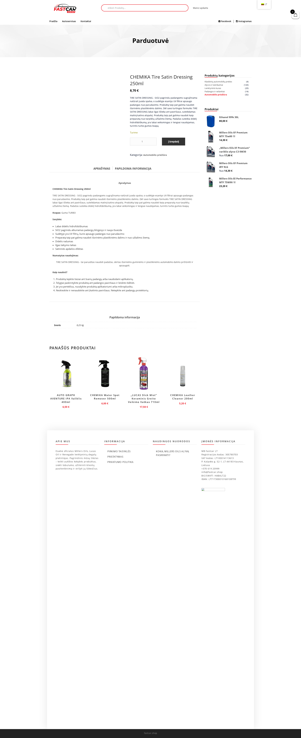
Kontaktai (86, 21)
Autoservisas (69, 21)
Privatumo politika (120, 462)
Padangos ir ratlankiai (215, 91)
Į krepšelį (173, 141)
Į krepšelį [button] (66, 406)
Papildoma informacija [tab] (133, 168)
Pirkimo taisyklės (119, 451)
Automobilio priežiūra (155, 154)
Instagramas (245, 21)
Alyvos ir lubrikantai (214, 84)
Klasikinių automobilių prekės (218, 81)
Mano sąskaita (200, 7)
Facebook (225, 21)
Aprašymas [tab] (101, 168)
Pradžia (53, 21)
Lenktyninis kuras (213, 88)
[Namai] (65, 9)
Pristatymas (115, 456)
